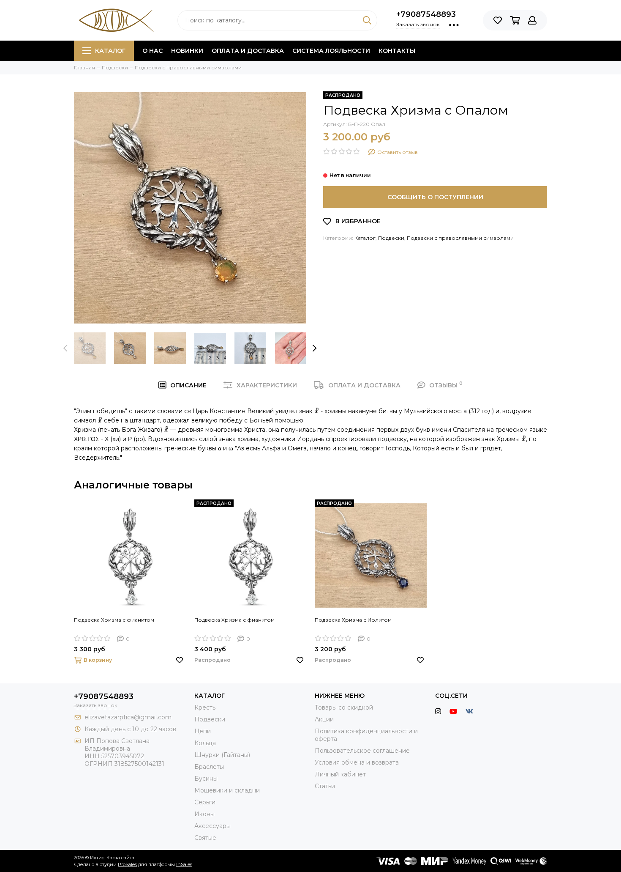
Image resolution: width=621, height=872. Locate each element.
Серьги (204, 802)
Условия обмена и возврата (357, 762)
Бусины (206, 778)
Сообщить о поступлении (435, 197)
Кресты (205, 707)
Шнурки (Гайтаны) (222, 755)
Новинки (187, 51)
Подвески (391, 238)
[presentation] (65, 348)
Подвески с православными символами (460, 238)
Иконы (204, 814)
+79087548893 (426, 14)
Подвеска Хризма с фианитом (114, 620)
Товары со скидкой (344, 707)
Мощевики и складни (227, 790)
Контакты (397, 51)
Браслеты (209, 767)
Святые (205, 838)
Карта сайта (120, 858)
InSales (184, 864)
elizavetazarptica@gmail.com (128, 717)
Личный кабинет (340, 774)
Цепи (202, 731)
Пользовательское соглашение (362, 750)
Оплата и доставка (248, 51)
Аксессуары (212, 826)
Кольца (205, 743)
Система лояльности (331, 51)
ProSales (127, 864)
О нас (152, 51)
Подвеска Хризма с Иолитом (353, 620)
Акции (324, 719)
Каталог (110, 51)
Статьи (325, 786)
